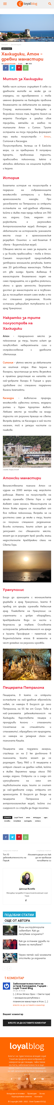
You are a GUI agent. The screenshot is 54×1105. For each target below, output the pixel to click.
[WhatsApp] (26, 68)
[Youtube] (43, 1079)
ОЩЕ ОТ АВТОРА (17, 920)
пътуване (17, 821)
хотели (38, 821)
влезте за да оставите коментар (29, 1005)
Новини (6, 962)
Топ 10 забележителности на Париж (14, 857)
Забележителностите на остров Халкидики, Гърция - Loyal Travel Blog (30, 985)
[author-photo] (27, 885)
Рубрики (7, 948)
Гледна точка (8, 934)
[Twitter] (12, 68)
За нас (42, 1093)
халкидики (28, 821)
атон (28, 817)
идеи (45, 817)
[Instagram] (19, 1079)
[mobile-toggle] (5, 4)
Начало (4, 44)
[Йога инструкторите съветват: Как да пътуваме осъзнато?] (10, 930)
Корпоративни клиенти (22, 1096)
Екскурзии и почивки (16, 1093)
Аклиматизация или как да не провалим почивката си (39, 857)
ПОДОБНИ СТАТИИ (19, 914)
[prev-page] (4, 968)
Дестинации (16, 44)
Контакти (38, 1096)
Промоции (32, 1093)
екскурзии (37, 817)
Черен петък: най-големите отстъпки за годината (35, 956)
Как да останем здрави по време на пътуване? (34, 942)
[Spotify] (27, 1079)
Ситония (8, 362)
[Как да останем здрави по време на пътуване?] (10, 944)
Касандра (8, 398)
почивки (7, 821)
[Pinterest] (19, 68)
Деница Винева (10, 64)
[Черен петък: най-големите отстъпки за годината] (10, 958)
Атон (47, 136)
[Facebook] (6, 68)
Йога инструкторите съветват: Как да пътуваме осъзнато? (31, 930)
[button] (50, 4)
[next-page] (9, 968)
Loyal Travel (18, 817)
